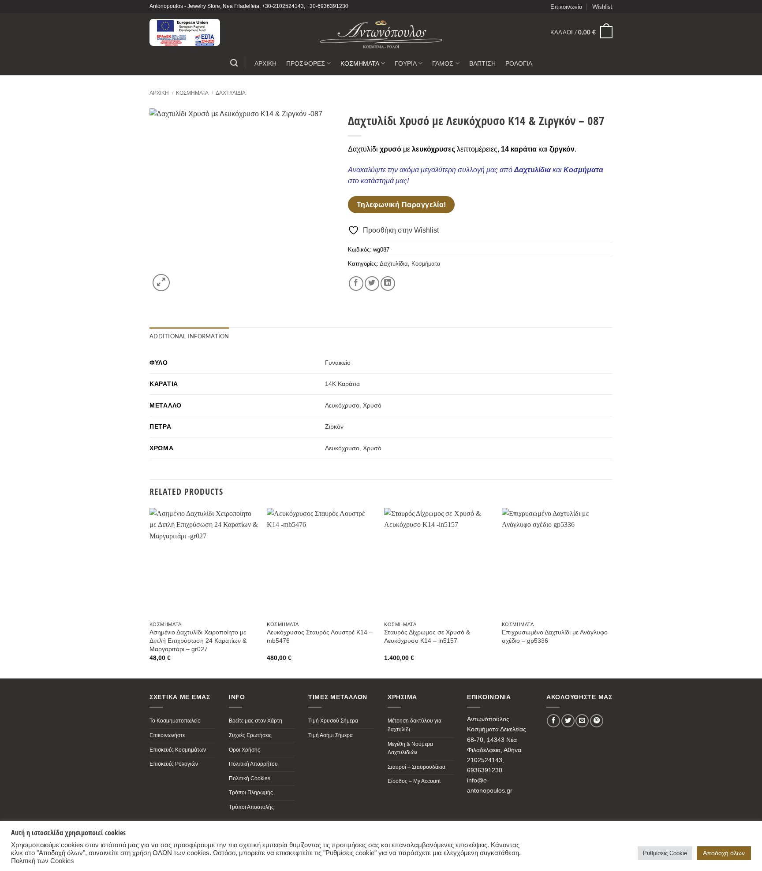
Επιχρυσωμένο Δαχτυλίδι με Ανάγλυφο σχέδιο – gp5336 (555, 636)
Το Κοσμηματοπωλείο (175, 721)
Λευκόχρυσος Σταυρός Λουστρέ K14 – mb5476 (320, 636)
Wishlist (602, 6)
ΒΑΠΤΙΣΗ (482, 63)
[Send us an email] (582, 720)
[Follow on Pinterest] (596, 720)
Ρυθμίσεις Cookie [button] (665, 853)
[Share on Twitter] (372, 283)
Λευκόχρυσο (342, 405)
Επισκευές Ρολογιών (173, 764)
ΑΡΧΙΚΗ (265, 63)
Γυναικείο (338, 362)
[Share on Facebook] (356, 283)
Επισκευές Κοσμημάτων (177, 750)
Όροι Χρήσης (244, 750)
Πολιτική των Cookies (42, 860)
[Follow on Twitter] (568, 720)
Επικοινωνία (566, 6)
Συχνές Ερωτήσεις (250, 735)
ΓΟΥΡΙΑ (406, 63)
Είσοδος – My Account (414, 781)
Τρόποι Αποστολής (251, 807)
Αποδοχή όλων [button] (724, 852)
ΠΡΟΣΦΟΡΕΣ (305, 63)
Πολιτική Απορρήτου (253, 764)
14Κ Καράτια (342, 383)
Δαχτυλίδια (231, 93)
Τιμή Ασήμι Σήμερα (330, 735)
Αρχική (159, 93)
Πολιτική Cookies (249, 778)
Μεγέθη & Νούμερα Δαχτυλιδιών (410, 748)
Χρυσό (372, 405)
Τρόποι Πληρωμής (251, 792)
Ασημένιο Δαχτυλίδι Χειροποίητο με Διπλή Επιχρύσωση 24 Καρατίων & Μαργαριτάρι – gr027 (198, 640)
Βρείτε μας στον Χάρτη (255, 721)
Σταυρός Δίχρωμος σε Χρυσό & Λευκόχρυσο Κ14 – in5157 (427, 636)
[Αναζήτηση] (234, 63)
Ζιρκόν (334, 426)
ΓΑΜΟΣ (442, 63)
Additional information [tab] (189, 336)
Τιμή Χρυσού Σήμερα (333, 721)
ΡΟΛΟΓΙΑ (518, 63)
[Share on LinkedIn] (388, 283)
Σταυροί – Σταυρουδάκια (416, 767)
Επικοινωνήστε (167, 735)
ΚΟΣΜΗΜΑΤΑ (359, 63)
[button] (581, 32)
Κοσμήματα (192, 93)
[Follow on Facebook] (553, 720)
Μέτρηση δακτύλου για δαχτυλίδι (414, 725)
